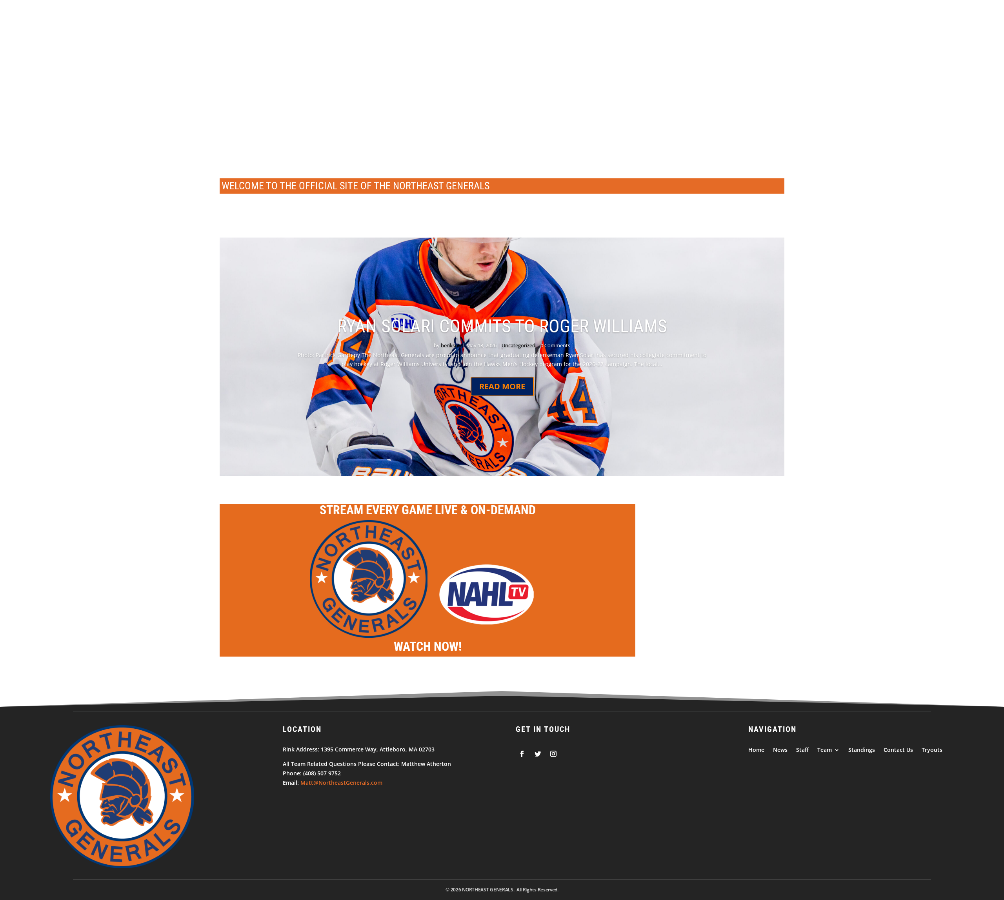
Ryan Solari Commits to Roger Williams (502, 326)
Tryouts (943, 78)
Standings (864, 78)
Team (824, 78)
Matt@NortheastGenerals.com (341, 782)
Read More (502, 386)
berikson (451, 345)
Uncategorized (518, 345)
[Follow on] (522, 754)
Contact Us (905, 78)
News (777, 78)
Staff (801, 78)
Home (752, 78)
